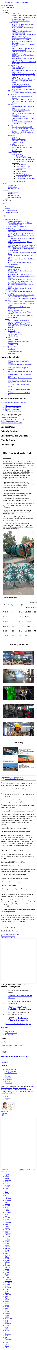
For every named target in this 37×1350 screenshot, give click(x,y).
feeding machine (13, 65)
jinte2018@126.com (11, 1073)
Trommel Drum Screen (15, 14)
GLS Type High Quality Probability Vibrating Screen (19, 1008)
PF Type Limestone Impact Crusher (22, 128)
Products (7, 208)
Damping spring (17, 154)
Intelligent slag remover (19, 140)
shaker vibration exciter (8, 936)
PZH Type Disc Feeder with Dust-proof (24, 79)
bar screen (19, 169)
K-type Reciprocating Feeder (21, 84)
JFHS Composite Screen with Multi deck (20, 233)
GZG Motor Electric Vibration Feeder (23, 74)
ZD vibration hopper (14, 91)
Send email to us (6, 423)
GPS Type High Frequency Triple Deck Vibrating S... (18, 1019)
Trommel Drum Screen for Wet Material (24, 15)
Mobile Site (22, 1088)
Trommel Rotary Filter (19, 19)
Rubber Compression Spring (24, 161)
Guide (32, 1086)
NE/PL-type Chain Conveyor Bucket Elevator (22, 298)
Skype (3, 1115)
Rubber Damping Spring (23, 157)
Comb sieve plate (21, 164)
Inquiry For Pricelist (7, 5)
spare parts (15, 180)
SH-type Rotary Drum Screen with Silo (24, 17)
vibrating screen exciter (8, 937)
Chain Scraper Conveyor (19, 116)
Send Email (4, 1111)
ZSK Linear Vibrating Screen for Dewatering (21, 245)
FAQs (6, 199)
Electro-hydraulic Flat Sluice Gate (22, 147)
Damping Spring (21, 156)
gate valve (19, 1091)
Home (6, 10)
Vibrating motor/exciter (19, 173)
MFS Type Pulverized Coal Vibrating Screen (21, 247)
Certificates (11, 193)
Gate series (11, 144)
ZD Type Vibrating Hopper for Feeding (24, 92)
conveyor (11, 104)
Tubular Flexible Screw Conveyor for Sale (21, 302)
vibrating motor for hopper (23, 1089)
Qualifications (9, 1034)
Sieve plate (15, 163)
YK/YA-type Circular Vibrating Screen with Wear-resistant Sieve (24, 35)
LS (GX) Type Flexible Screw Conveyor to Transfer (21, 110)
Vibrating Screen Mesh (8, 1089)
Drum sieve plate (21, 171)
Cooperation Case (13, 188)
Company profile (13, 192)
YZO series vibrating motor (24, 175)
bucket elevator (12, 94)
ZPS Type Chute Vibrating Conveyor (23, 89)
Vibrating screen (13, 22)
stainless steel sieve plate (23, 168)
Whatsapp (4, 1113)
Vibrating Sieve (9, 1093)
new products (12, 135)
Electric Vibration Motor (8, 1091)
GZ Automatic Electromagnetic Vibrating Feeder (21, 86)
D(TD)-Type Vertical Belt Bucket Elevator (21, 295)
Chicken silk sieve (17, 142)
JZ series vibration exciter (23, 176)
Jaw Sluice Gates (17, 151)
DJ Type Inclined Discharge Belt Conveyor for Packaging (22, 122)
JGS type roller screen (18, 139)
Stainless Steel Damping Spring (25, 159)
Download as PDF (16, 423)
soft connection (20, 181)
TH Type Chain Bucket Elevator (22, 99)
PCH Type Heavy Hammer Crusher (23, 130)
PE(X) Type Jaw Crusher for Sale (22, 127)
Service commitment (14, 197)
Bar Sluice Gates (17, 149)
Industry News (12, 187)
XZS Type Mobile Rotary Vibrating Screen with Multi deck (23, 49)
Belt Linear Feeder (17, 69)
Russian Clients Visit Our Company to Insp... (15, 1056)
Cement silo (15, 137)
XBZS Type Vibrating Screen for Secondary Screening (22, 32)
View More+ (4, 1051)
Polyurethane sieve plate (23, 166)
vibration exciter (13, 462)
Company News (13, 185)
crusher (10, 125)
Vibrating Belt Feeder (18, 67)
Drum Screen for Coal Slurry (21, 21)
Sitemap (15, 1088)
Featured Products (6, 1088)
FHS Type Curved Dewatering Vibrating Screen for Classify (21, 38)
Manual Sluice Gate (18, 146)
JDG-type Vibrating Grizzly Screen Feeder (21, 281)
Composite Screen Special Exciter (11, 1046)
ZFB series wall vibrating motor (25, 178)
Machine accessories (14, 152)
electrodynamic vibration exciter (10, 934)
